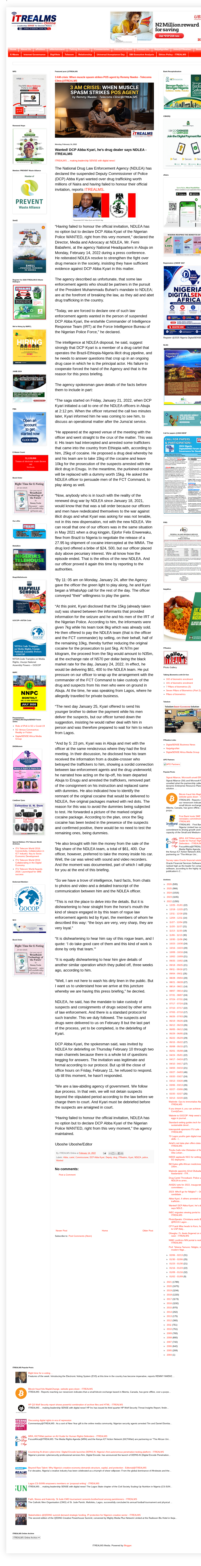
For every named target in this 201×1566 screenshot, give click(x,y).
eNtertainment (57, 49)
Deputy (109, 1157)
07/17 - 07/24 (176, 1003)
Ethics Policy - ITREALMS (172, 54)
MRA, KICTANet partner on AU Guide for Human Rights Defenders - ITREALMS (67, 1436)
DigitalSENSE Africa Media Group (182, 752)
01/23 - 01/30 (176, 1263)
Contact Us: (143, 49)
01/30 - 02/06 (176, 1259)
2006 (169, 1346)
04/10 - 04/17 (176, 1063)
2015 (169, 1307)
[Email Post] (104, 1153)
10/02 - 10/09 (176, 956)
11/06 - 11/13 (176, 935)
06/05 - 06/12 (176, 1029)
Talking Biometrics (79, 49)
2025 (169, 888)
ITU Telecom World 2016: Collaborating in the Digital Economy (28, 863)
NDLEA (137, 1157)
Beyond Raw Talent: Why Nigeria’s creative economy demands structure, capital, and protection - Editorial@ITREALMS (87, 1467)
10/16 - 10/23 (176, 948)
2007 (169, 1342)
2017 (169, 1299)
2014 (169, 1312)
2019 (169, 1290)
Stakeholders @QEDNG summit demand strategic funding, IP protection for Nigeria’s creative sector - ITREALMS (84, 1515)
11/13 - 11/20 (176, 930)
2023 (169, 897)
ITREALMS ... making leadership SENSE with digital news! (85, 160)
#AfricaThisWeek (123, 49)
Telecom (69, 54)
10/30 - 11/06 (176, 939)
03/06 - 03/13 (176, 1085)
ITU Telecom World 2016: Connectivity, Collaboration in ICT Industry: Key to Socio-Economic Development (29, 852)
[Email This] (110, 1153)
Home (13, 49)
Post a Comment (67, 1174)
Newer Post (61, 1230)
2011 (169, 1325)
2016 (169, 1303)
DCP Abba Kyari (97, 1157)
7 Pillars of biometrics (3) (178, 686)
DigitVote (55, 54)
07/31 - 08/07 (176, 995)
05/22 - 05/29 (176, 1038)
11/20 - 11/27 (176, 926)
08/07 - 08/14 (176, 991)
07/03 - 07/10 (176, 1012)
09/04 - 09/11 (176, 973)
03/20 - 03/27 (176, 1076)
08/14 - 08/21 (176, 986)
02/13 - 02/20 (176, 1098)
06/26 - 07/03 (176, 1016)
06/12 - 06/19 (176, 1025)
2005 (169, 1350)
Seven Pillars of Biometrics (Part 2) (183, 690)
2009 (169, 1333)
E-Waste (14, 54)
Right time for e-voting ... (40, 1373)
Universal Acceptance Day (111, 54)
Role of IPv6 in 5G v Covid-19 (30, 726)
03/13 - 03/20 (176, 1081)
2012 (169, 1320)
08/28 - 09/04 (176, 978)
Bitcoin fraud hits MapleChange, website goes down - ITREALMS (60, 1389)
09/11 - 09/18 (176, 969)
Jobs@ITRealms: (182, 49)
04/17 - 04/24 (176, 1059)
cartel (71, 1157)
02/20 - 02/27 (176, 1093)
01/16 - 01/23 (176, 1268)
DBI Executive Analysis (141, 54)
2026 (169, 884)
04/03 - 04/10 (176, 1068)
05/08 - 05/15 (176, 1046)
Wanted (59, 1160)
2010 (169, 1329)
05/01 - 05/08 (176, 1051)
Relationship (85, 54)
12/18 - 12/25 (176, 909)
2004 (169, 1355)
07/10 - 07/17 (176, 1008)
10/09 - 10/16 (176, 952)
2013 (169, 1316)
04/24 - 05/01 (176, 1055)
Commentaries (101, 49)
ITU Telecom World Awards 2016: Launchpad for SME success (28, 872)
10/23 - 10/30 (176, 943)
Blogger (127, 1545)
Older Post (148, 1230)
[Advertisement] (104, 1203)
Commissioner (82, 1157)
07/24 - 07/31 (176, 999)
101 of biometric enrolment (179, 683)
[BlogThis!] (113, 1153)
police (145, 1157)
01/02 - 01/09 (176, 1276)
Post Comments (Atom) (80, 1236)
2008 (169, 1337)
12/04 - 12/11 (176, 918)
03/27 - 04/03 (176, 1072)
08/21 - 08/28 (176, 982)
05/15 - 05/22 (176, 1042)
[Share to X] (116, 1153)
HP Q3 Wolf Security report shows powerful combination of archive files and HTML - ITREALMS (75, 1404)
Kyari (130, 1157)
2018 (169, 1294)
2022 (169, 901)
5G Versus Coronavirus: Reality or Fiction (27, 731)
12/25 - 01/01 (176, 905)
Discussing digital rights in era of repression (49, 1420)
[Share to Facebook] (119, 1153)
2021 (169, 1282)
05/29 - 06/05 (176, 1033)
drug (115, 1157)
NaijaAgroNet (161, 49)
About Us (26, 49)
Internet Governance (35, 54)
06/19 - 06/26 (176, 1021)
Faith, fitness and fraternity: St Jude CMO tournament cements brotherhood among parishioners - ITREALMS (82, 1499)
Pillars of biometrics (175, 694)
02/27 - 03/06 (176, 1089)
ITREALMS (93, 189)
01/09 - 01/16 (176, 1272)
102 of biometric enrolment (179, 679)
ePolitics (40, 49)
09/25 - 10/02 (176, 960)
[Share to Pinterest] (122, 1153)
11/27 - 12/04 (176, 922)
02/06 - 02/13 (176, 1255)
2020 (169, 1286)
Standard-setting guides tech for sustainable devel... (185, 1123)
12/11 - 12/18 (176, 913)
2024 (169, 892)
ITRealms (122, 1157)
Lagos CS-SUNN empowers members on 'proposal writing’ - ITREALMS (63, 1483)
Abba (65, 1157)
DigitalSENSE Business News (180, 744)
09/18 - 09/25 (176, 965)
